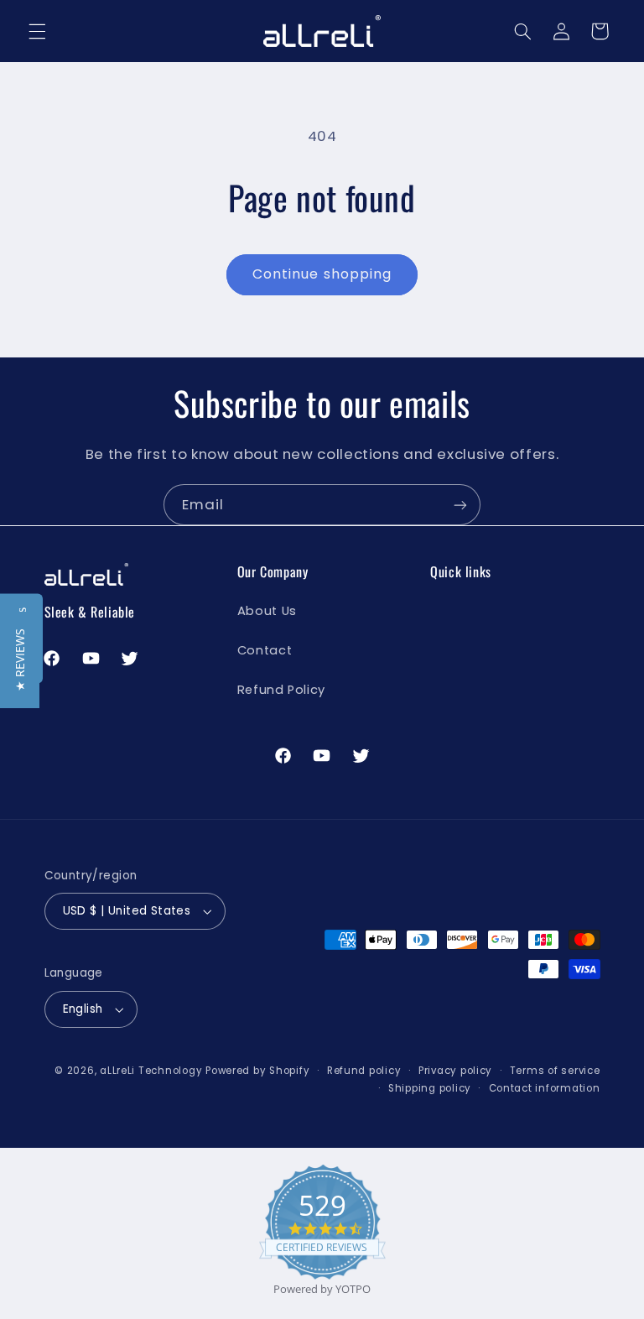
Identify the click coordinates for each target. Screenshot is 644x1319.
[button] (37, 31)
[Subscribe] (460, 504)
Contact (264, 650)
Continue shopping (322, 274)
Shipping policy (429, 1088)
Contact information (544, 1088)
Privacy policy (455, 1070)
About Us (267, 610)
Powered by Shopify (257, 1070)
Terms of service (555, 1070)
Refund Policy (281, 689)
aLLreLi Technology (151, 1070)
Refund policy (364, 1070)
